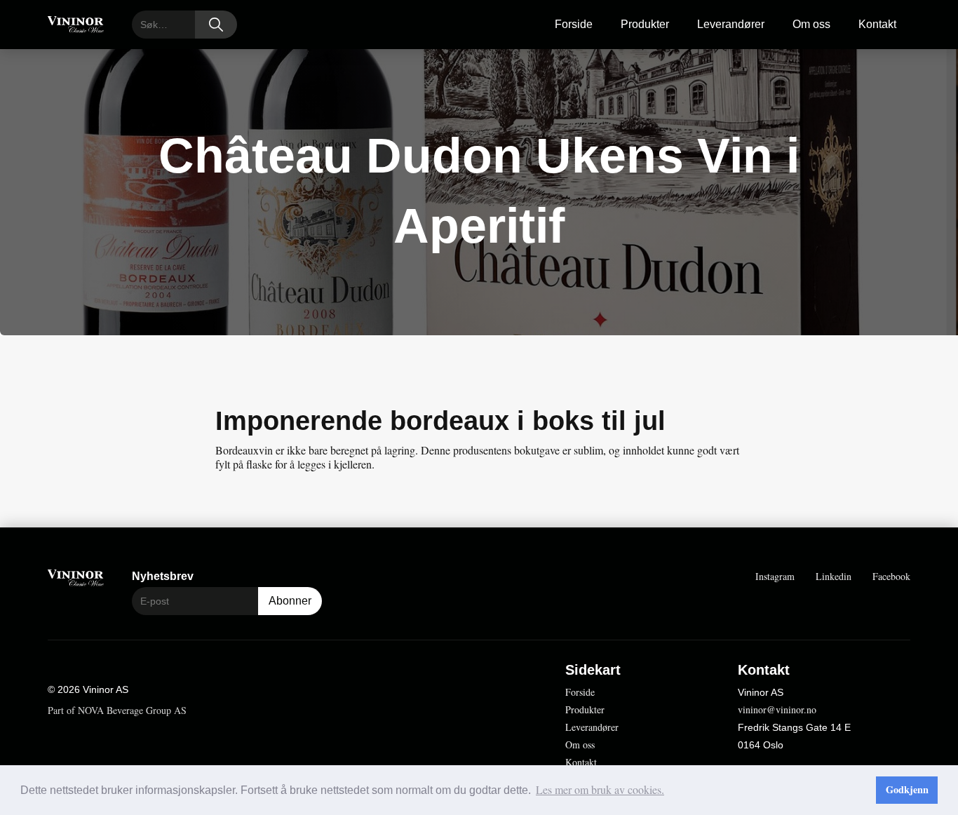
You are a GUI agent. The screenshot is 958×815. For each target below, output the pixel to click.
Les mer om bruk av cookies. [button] (600, 789)
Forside (574, 24)
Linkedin (833, 576)
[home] (76, 25)
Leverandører (730, 24)
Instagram (775, 576)
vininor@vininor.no (777, 709)
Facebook (891, 576)
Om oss (811, 24)
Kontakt (877, 24)
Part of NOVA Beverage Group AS (117, 710)
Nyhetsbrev (163, 576)
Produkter (645, 24)
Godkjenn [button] (907, 789)
